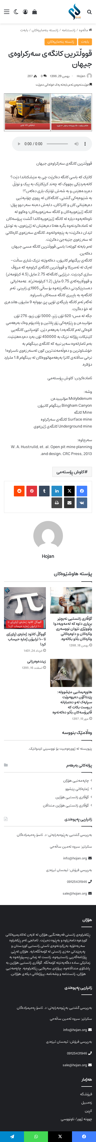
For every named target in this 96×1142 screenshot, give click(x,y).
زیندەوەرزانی (36, 661)
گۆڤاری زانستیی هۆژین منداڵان (66, 805)
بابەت (24, 30)
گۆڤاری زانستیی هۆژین (72, 797)
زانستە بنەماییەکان (45, 30)
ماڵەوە (84, 30)
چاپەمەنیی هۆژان (76, 781)
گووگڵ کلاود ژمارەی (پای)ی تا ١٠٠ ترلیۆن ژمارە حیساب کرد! (26, 639)
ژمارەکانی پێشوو (77, 789)
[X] (69, 491)
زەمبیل (86, 1102)
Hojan (81, 76)
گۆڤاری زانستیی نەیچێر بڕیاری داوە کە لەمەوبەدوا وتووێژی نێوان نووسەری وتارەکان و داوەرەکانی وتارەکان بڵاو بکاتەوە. (72, 628)
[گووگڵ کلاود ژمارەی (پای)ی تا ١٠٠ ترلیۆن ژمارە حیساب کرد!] (25, 608)
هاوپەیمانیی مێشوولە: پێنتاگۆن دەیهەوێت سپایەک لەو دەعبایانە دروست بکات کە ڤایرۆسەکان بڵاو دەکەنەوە (72, 702)
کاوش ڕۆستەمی (70, 472)
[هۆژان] (76, 12)
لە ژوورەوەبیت (69, 749)
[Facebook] (82, 491)
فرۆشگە (86, 1094)
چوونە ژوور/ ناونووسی (76, 1119)
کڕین (88, 1111)
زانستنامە (68, 30)
